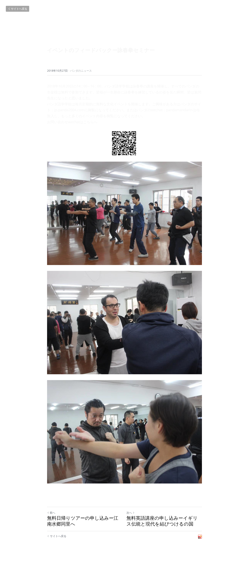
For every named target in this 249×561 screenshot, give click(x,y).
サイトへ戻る (19, 9)
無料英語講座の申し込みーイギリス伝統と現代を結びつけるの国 (162, 521)
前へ (52, 512)
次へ (129, 512)
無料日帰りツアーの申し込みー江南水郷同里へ (82, 521)
